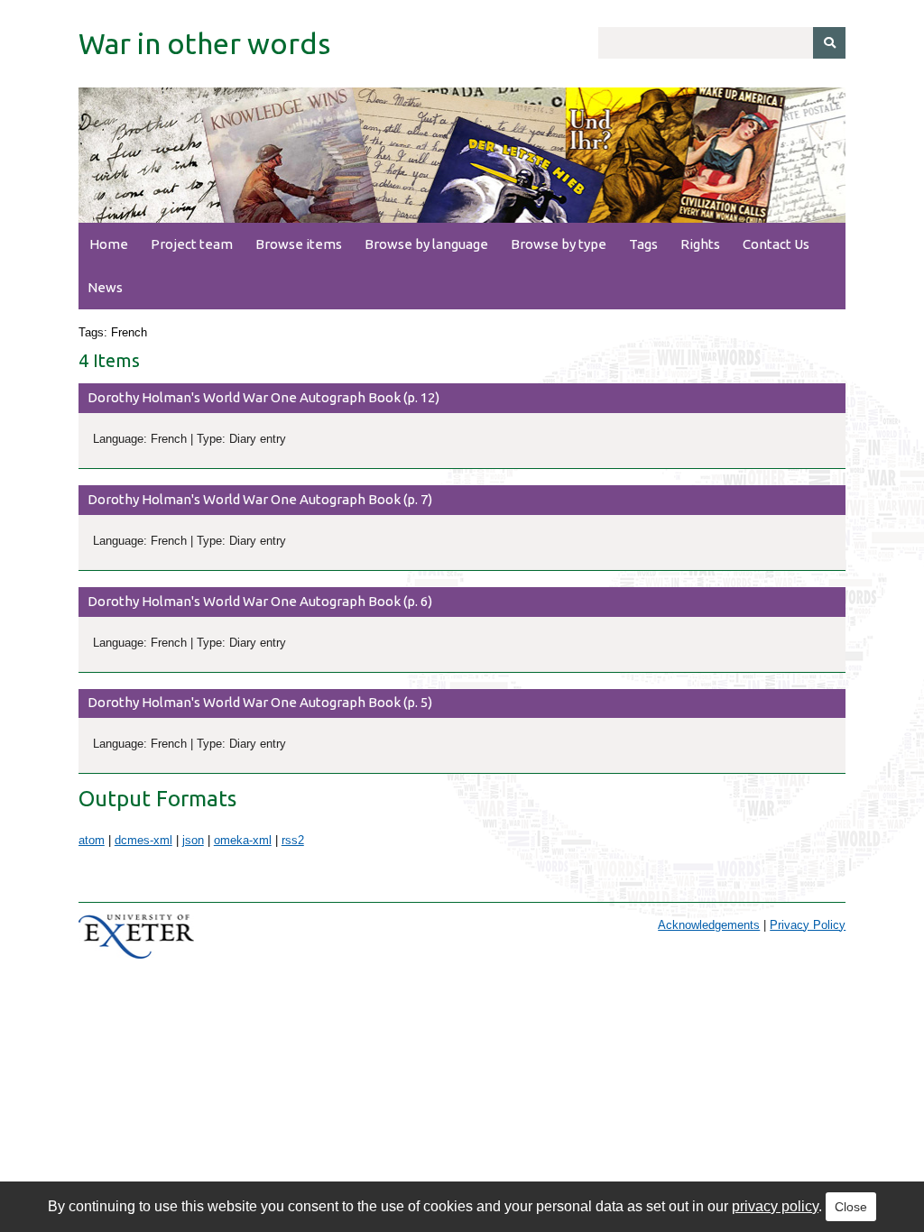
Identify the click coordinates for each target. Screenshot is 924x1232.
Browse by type (558, 244)
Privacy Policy (807, 925)
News (105, 287)
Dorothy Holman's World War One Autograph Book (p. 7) (260, 499)
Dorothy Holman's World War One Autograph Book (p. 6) (260, 601)
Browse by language (426, 244)
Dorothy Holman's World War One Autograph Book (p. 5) (260, 702)
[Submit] (829, 43)
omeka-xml (243, 840)
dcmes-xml (143, 840)
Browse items (298, 244)
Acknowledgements (709, 925)
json (193, 840)
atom (92, 840)
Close (851, 1207)
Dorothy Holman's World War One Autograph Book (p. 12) (263, 397)
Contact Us (776, 244)
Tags (643, 244)
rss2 (293, 840)
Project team (192, 244)
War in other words (204, 43)
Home (108, 244)
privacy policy (775, 1206)
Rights (700, 244)
